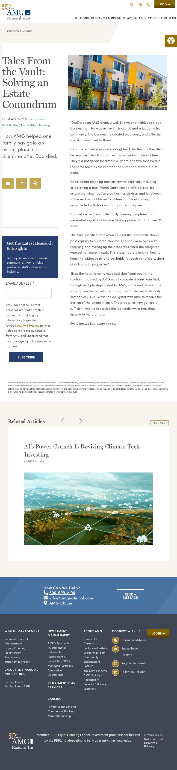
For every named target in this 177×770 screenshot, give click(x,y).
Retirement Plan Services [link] (61, 685)
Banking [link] (14, 125)
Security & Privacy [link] (150, 744)
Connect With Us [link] (126, 631)
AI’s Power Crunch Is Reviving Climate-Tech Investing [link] (82, 450)
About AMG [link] (93, 631)
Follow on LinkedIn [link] (133, 672)
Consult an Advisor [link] (133, 640)
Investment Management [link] (59, 633)
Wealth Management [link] (22, 631)
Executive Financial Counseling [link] (21, 671)
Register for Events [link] (133, 663)
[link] (171, 41)
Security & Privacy (27, 325)
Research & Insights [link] (19, 31)
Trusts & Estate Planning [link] (35, 125)
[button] (140, 5)
